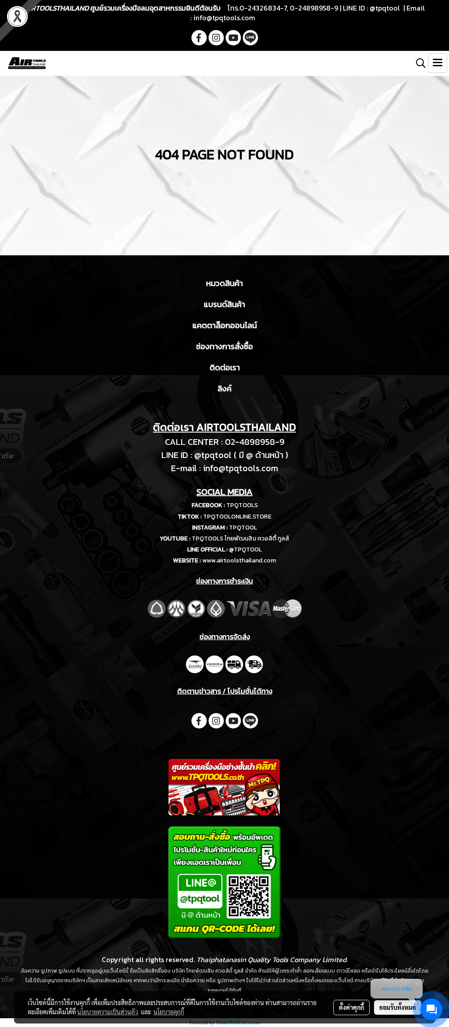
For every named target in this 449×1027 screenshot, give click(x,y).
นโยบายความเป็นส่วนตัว (107, 1012)
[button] (418, 63)
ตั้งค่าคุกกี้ (351, 1007)
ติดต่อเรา (225, 367)
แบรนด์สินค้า (224, 304)
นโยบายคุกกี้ (168, 1012)
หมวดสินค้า (224, 283)
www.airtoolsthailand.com (239, 560)
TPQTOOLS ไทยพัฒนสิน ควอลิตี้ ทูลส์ (240, 538)
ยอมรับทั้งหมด (397, 1007)
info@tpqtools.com (224, 17)
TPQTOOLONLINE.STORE (237, 516)
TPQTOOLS (242, 505)
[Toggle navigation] (437, 63)
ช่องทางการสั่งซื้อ (224, 346)
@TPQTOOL (245, 549)
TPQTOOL (243, 527)
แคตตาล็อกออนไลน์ (224, 325)
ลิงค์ (224, 388)
